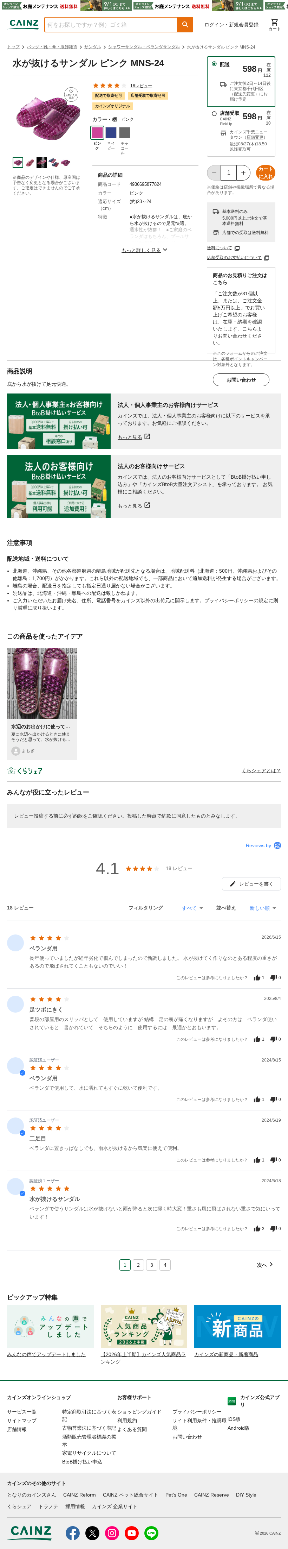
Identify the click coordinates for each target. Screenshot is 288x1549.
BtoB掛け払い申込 (82, 1462)
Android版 (239, 1428)
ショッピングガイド (139, 1412)
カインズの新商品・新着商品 (226, 1354)
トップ (13, 46)
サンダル (92, 46)
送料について (219, 247)
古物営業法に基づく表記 (89, 1428)
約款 (78, 816)
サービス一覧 (22, 1412)
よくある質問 (132, 1429)
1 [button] (125, 1265)
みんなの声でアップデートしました (46, 1354)
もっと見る (130, 437)
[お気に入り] (71, 94)
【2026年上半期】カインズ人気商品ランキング (143, 1358)
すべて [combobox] (189, 908)
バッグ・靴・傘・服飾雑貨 (52, 46)
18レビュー (141, 85)
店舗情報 (17, 1429)
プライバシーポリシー (197, 1412)
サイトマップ (22, 1420)
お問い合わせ (241, 380)
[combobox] (105, 24)
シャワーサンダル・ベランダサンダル (144, 46)
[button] (185, 24)
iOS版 (234, 1419)
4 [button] (165, 1265)
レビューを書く (256, 884)
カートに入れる (265, 173)
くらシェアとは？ (261, 770)
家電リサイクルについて (89, 1453)
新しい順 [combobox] (260, 908)
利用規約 (127, 1420)
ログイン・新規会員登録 (231, 24)
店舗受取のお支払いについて (234, 257)
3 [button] (151, 1265)
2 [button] (138, 1265)
